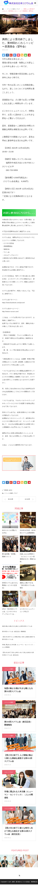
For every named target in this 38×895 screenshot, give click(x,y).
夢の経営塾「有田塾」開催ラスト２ (9, 555)
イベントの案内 (11, 9)
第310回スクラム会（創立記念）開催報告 (14, 631)
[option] (6, 861)
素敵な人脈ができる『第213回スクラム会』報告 (28, 585)
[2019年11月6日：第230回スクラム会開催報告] (28, 520)
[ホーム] (2, 9)
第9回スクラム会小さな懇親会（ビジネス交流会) (10, 585)
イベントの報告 (8, 702)
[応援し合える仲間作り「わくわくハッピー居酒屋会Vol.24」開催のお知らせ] (28, 544)
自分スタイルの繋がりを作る (9, 531)
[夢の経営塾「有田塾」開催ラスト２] (10, 544)
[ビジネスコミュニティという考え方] (28, 599)
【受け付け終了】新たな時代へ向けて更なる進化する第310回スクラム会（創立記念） (18, 831)
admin (10, 490)
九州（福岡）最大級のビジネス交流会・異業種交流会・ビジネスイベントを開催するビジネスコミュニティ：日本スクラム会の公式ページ (19, 887)
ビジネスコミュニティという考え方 (27, 610)
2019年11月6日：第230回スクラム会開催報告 (27, 531)
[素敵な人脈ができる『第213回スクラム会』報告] (28, 572)
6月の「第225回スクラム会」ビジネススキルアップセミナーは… (9, 611)
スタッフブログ (8, 772)
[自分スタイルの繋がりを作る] (10, 520)
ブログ (18, 9)
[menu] (35, 3)
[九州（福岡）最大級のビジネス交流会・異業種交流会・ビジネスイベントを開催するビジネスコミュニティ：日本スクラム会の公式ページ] (19, 2)
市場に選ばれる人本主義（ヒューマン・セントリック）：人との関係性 (18, 794)
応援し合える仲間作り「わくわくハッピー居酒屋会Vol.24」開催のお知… (28, 557)
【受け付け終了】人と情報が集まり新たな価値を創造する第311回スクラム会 (18, 758)
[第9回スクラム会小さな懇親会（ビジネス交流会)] (10, 572)
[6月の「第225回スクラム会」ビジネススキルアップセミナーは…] (10, 599)
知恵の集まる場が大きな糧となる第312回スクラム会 (17, 626)
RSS (19, 875)
